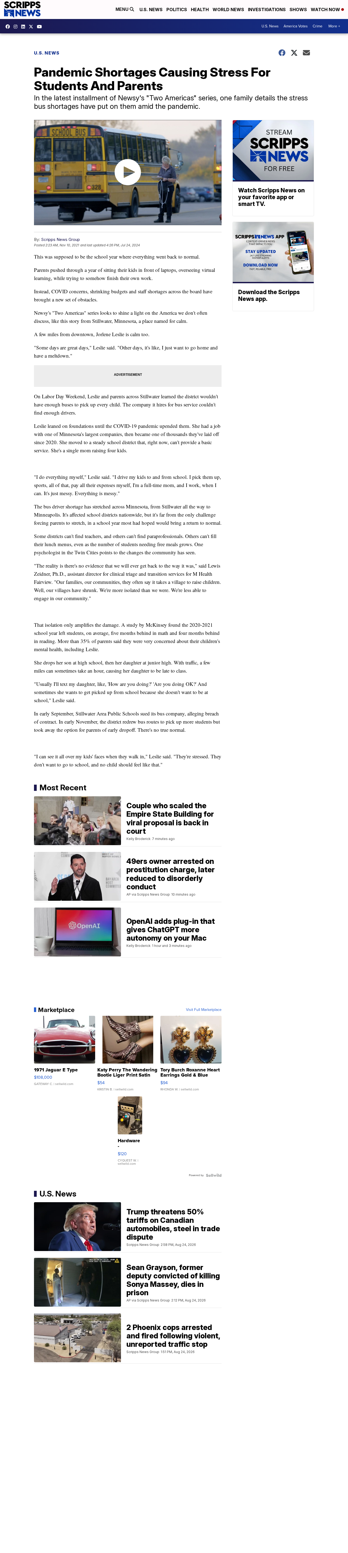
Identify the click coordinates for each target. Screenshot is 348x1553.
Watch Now (326, 9)
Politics (176, 9)
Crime (317, 26)
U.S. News (151, 9)
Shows (298, 9)
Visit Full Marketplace (204, 1010)
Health (200, 9)
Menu (123, 9)
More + (334, 26)
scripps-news (24, 26)
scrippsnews (9, 26)
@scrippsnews (41, 26)
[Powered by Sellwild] (214, 1175)
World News (228, 9)
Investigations (267, 9)
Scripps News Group (60, 239)
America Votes (296, 26)
